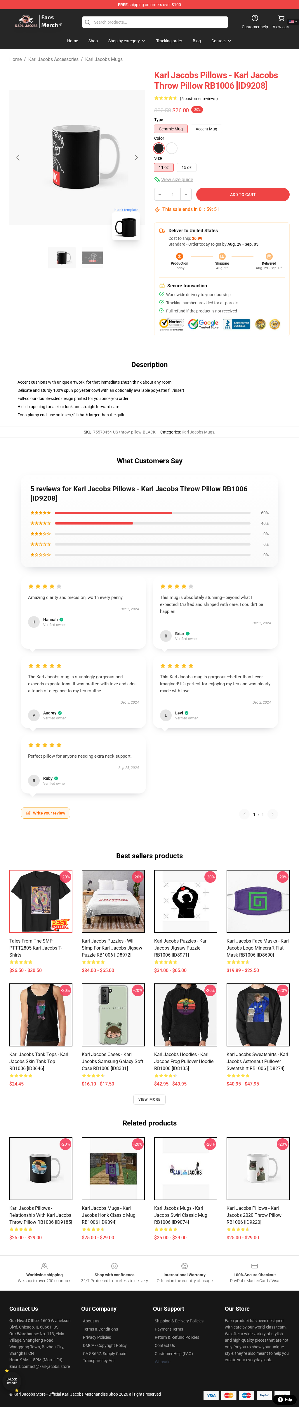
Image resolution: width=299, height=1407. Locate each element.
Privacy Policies (97, 1337)
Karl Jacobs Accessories (53, 59)
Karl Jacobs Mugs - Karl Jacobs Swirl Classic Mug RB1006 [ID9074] (180, 1215)
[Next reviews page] (272, 814)
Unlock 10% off (12, 1381)
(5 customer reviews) (199, 98)
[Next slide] (136, 157)
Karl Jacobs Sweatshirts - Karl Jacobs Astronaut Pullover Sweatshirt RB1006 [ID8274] (257, 1061)
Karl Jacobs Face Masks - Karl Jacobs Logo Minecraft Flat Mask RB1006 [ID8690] (258, 948)
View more (149, 1099)
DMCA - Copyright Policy (105, 1345)
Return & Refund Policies (177, 1337)
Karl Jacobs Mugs (104, 59)
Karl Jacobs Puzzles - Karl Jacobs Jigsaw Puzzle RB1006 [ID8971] (181, 948)
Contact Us (165, 1345)
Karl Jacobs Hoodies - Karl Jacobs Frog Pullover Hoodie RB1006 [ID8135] (183, 1061)
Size (158, 158)
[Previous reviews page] (244, 814)
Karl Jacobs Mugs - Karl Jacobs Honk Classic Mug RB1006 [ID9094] (108, 1215)
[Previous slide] (18, 157)
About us (91, 1321)
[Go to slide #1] (62, 257)
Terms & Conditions (100, 1329)
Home (15, 59)
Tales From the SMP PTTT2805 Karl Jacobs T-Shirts (35, 948)
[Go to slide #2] (92, 257)
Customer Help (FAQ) (174, 1353)
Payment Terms (169, 1329)
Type (158, 119)
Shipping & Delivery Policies (179, 1321)
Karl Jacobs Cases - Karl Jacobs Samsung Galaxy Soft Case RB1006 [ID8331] (112, 1061)
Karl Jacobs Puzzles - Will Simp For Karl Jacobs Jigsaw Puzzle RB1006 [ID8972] (112, 948)
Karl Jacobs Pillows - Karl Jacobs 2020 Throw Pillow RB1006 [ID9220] (254, 1215)
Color (159, 138)
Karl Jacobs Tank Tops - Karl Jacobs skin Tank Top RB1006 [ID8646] (38, 1061)
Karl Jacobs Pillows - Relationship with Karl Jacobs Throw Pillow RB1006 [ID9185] (40, 1215)
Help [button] (288, 1400)
